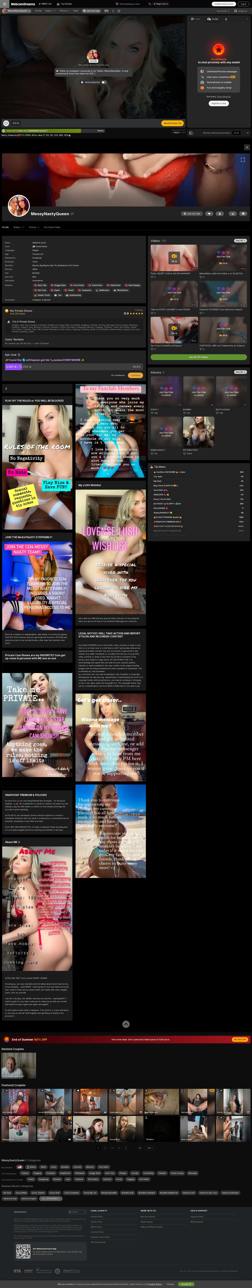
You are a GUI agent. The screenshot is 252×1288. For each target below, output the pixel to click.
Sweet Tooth (44, 295)
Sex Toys (42, 290)
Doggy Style (59, 285)
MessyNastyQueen (13, 1160)
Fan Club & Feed (52, 227)
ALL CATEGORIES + (51, 1199)
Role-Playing (134, 285)
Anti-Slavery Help (98, 1242)
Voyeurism (86, 290)
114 (155, 453)
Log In (243, 4)
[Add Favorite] (6, 123)
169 (156, 413)
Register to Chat (219, 103)
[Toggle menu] (4, 4)
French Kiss (97, 285)
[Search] (150, 4)
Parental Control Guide (100, 1237)
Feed (75, 10)
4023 (189, 453)
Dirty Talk (42, 285)
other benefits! (224, 96)
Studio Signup (147, 1222)
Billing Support (197, 1222)
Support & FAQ (197, 1217)
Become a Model (148, 1217)
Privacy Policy (97, 1217)
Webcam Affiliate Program (152, 1227)
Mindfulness (122, 290)
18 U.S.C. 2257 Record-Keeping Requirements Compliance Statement (209, 1271)
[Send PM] (243, 213)
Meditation (104, 290)
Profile (38, 10)
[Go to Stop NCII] (71, 1271)
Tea (59, 295)
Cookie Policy (155, 1284)
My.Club (47, 300)
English (75, 1212)
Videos (50, 10)
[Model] (247, 147)
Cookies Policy (97, 1232)
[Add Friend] (233, 213)
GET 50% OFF (240, 1040)
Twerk (71, 290)
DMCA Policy (96, 1227)
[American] (20, 1167)
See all (239, 240)
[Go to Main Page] (22, 4)
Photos (65, 10)
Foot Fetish (79, 285)
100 (221, 413)
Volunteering (75, 295)
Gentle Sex (115, 285)
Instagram (37, 300)
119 (188, 413)
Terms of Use (96, 1222)
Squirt (57, 290)
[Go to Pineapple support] (58, 1271)
